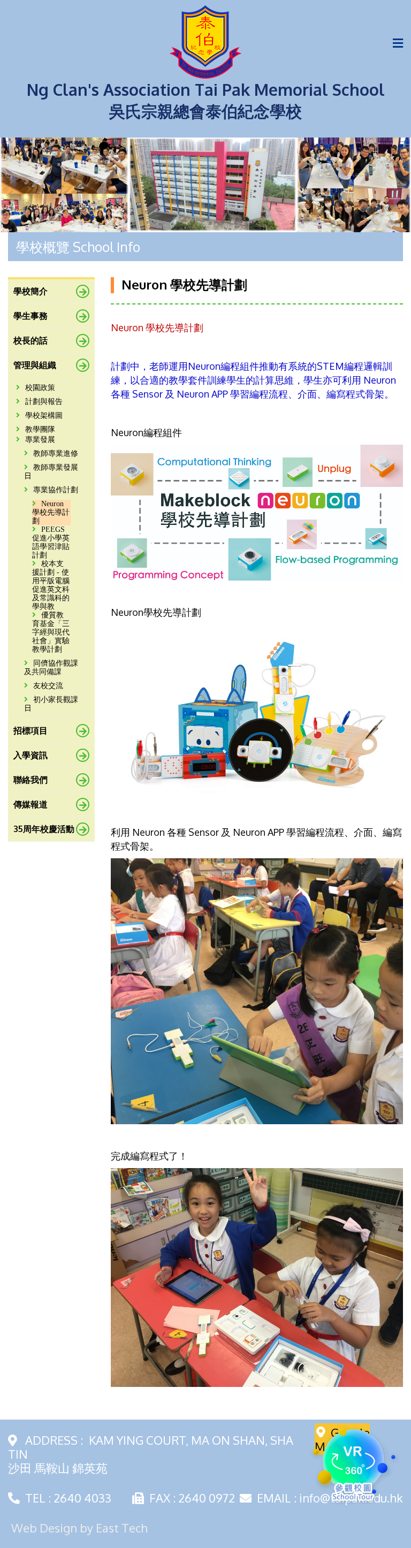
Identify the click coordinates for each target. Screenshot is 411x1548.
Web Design (44, 1527)
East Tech (122, 1527)
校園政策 (40, 388)
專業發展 (40, 440)
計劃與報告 (44, 402)
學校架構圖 (44, 415)
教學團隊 (40, 429)
